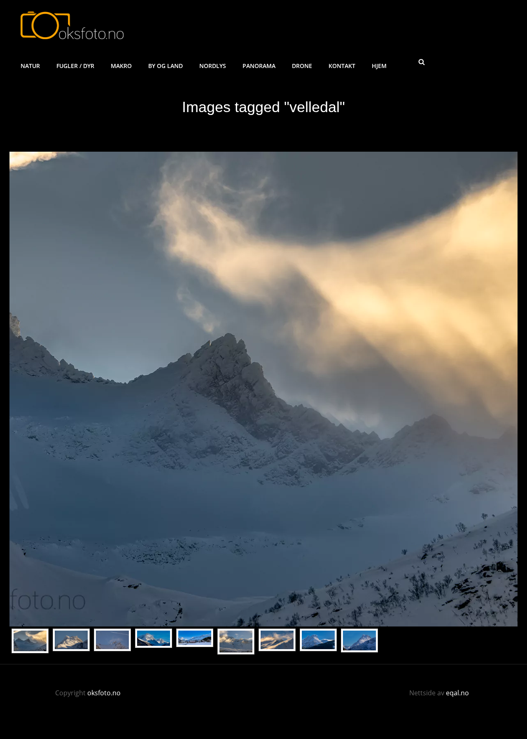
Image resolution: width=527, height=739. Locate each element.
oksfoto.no (104, 692)
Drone (302, 66)
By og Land (165, 66)
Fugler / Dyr (75, 66)
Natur (30, 66)
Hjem (379, 66)
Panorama (259, 66)
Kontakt (342, 66)
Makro (121, 66)
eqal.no (457, 692)
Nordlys (212, 66)
